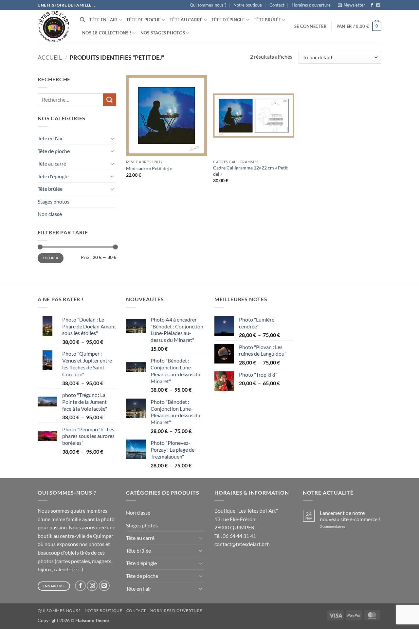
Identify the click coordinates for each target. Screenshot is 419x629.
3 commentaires (341, 526)
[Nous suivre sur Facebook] (372, 5)
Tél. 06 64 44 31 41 (235, 536)
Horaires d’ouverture (311, 5)
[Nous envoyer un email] (378, 5)
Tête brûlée (267, 19)
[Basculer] (112, 138)
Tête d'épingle (53, 176)
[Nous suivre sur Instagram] (92, 585)
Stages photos (53, 201)
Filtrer (51, 257)
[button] (351, 5)
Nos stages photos (162, 32)
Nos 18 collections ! (106, 32)
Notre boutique (247, 5)
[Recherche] (82, 19)
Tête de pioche (143, 19)
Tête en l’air (103, 19)
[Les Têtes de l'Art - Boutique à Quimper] (54, 26)
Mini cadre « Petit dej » (149, 168)
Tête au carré (186, 19)
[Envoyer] (109, 99)
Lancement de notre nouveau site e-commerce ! (350, 516)
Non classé (50, 214)
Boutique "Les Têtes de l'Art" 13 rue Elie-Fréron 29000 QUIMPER (246, 518)
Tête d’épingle (228, 19)
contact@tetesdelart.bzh (242, 544)
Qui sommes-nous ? (208, 5)
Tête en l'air (50, 138)
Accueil (50, 57)
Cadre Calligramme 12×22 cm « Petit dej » (250, 171)
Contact (276, 5)
